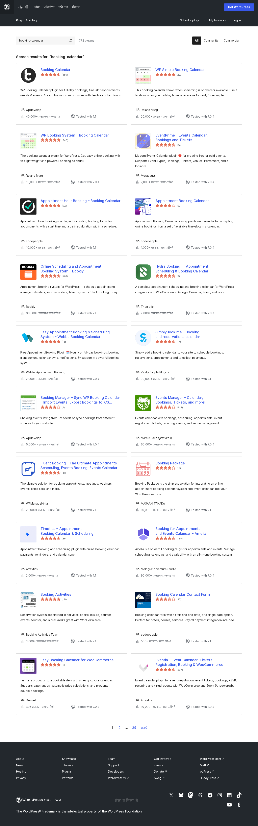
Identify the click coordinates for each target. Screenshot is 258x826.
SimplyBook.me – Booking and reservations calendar (177, 334)
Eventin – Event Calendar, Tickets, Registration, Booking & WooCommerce (189, 662)
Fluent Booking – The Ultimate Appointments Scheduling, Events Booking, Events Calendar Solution (79, 465)
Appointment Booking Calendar (182, 201)
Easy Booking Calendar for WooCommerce (77, 660)
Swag (159, 778)
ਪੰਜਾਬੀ (58, 800)
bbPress (207, 771)
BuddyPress (210, 778)
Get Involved (162, 758)
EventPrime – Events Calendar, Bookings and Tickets (181, 137)
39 (134, 728)
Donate (160, 771)
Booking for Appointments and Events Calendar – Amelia (180, 531)
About (20, 758)
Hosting (21, 771)
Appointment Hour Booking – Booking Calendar (81, 201)
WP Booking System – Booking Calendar (75, 135)
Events (158, 765)
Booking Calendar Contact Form (182, 594)
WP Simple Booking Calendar (180, 70)
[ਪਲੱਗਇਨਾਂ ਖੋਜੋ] (71, 41)
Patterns (67, 778)
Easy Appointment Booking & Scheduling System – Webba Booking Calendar (75, 334)
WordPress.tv (118, 778)
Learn (111, 758)
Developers (116, 771)
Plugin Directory (26, 20)
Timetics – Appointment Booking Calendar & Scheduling (67, 531)
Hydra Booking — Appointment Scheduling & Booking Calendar (181, 268)
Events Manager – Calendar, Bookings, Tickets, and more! (180, 399)
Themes (67, 765)
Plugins (67, 771)
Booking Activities (56, 594)
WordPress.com (212, 758)
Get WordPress (239, 7)
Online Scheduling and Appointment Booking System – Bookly (71, 268)
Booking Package (170, 463)
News (20, 765)
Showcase (69, 758)
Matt (204, 765)
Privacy (21, 778)
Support (113, 765)
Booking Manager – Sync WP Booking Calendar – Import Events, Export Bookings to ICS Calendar (80, 400)
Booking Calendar (56, 70)
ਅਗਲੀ (144, 727)
